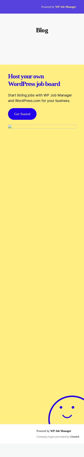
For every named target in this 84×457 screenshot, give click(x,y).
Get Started (22, 114)
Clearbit (74, 436)
